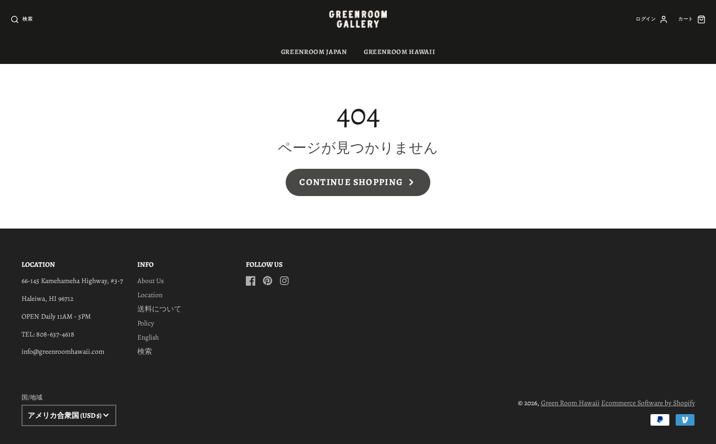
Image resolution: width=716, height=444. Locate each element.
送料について (159, 309)
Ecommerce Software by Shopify (648, 403)
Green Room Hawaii (570, 403)
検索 (144, 351)
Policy (145, 323)
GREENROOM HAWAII (399, 51)
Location (149, 295)
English (148, 337)
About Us (150, 281)
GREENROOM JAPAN (314, 51)
